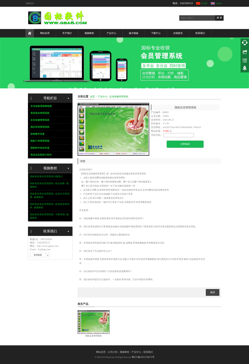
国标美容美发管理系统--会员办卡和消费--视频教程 (49, 195)
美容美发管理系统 (39, 113)
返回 (212, 292)
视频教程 (89, 33)
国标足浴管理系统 (93, 336)
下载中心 (156, 33)
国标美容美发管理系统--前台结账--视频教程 (49, 185)
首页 (92, 96)
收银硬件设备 (37, 134)
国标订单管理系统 (39, 141)
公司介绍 (112, 352)
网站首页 (45, 33)
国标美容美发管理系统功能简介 (46, 176)
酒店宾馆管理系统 (39, 127)
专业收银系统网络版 (41, 106)
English (219, 3)
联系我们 (200, 33)
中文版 (204, 3)
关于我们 (67, 33)
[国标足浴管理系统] (94, 322)
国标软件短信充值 (39, 148)
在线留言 (178, 33)
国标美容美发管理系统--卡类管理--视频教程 (49, 216)
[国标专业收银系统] (124, 62)
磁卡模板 (133, 33)
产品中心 (111, 33)
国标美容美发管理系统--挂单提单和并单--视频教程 (49, 206)
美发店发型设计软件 (41, 155)
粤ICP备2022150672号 (143, 357)
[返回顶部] (245, 69)
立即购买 (185, 144)
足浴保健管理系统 (118, 96)
